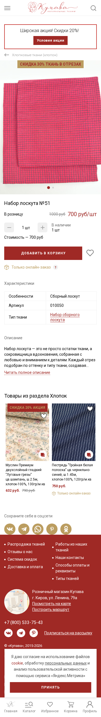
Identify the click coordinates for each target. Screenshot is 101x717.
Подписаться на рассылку (68, 633)
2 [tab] (53, 187)
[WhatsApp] (38, 529)
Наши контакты (70, 557)
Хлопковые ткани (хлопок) (35, 55)
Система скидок (22, 559)
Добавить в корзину (43, 253)
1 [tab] (48, 187)
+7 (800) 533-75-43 (23, 622)
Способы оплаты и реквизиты (72, 568)
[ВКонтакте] (10, 529)
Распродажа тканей (26, 544)
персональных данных (66, 663)
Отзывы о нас (20, 551)
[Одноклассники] (66, 529)
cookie (17, 663)
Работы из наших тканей (71, 547)
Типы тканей (67, 578)
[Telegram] (24, 529)
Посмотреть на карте (51, 603)
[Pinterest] (52, 529)
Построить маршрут (50, 609)
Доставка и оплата (25, 567)
